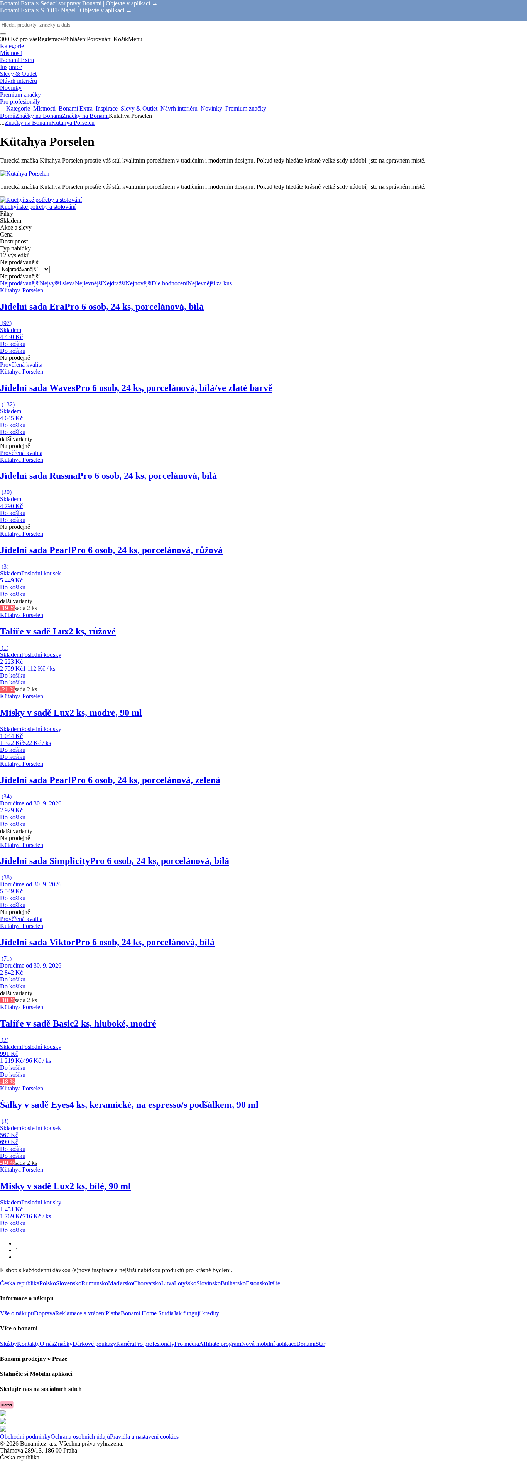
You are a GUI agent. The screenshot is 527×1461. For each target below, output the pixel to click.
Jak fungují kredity (196, 1313)
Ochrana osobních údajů (80, 1436)
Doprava (44, 1313)
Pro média (186, 1343)
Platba (113, 1313)
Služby (8, 1343)
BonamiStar (310, 1343)
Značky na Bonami (85, 115)
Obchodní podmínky (25, 1436)
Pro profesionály (154, 1343)
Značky (63, 1343)
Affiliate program (220, 1343)
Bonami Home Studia (147, 1313)
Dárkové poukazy (94, 1343)
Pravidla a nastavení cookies (144, 1436)
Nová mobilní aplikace (268, 1343)
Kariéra (125, 1343)
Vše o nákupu (17, 1313)
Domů (7, 115)
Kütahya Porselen (73, 122)
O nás (47, 1343)
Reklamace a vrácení (80, 1313)
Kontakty (28, 1343)
